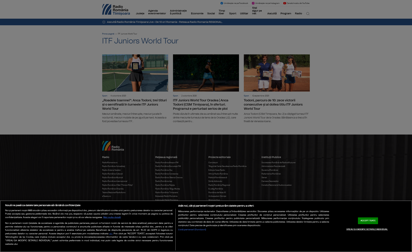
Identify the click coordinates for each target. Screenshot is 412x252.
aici (110, 234)
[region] (206, 226)
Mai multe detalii (112, 217)
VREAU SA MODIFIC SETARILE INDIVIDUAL (367, 229)
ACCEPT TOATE (368, 221)
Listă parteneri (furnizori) (192, 229)
